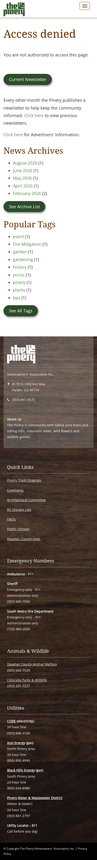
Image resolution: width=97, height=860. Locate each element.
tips (16, 298)
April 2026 (23, 186)
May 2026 (22, 178)
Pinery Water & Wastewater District (34, 798)
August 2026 (25, 163)
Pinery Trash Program (24, 480)
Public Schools (18, 529)
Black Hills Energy (21, 770)
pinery (19, 282)
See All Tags (20, 310)
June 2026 (22, 170)
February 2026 (27, 193)
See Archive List (24, 206)
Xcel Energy (16, 743)
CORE (11, 721)
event (18, 236)
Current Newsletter (27, 79)
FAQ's (11, 519)
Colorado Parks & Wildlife (27, 680)
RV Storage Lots (19, 509)
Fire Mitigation (27, 244)
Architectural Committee (26, 500)
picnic (19, 275)
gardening (23, 259)
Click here (34, 115)
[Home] (14, 10)
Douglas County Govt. (24, 539)
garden (20, 251)
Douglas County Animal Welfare (32, 664)
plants (19, 290)
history (20, 267)
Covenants (15, 490)
